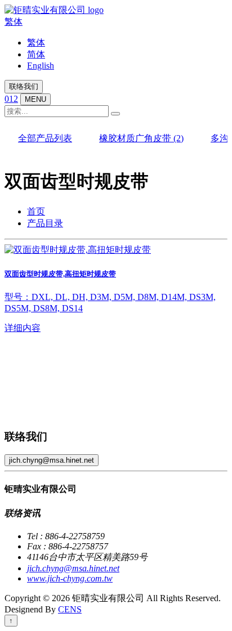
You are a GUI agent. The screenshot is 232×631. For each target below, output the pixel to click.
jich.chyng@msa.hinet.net (51, 460)
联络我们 (23, 86)
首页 (36, 211)
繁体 (14, 21)
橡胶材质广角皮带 (141, 138)
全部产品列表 (45, 138)
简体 (36, 54)
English (40, 65)
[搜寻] (115, 113)
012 (11, 99)
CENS (70, 609)
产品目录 (45, 223)
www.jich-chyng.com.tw (70, 578)
